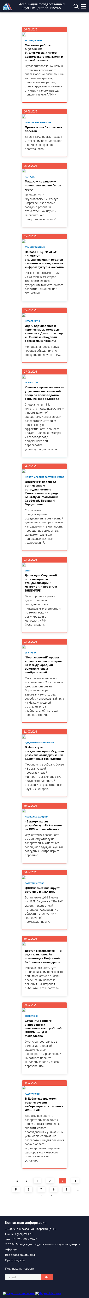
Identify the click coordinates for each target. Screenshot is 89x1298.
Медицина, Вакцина (36, 816)
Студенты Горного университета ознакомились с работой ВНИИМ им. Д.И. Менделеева (43, 1028)
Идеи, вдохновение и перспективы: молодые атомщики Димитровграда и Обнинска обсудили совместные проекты (44, 333)
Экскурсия (31, 1016)
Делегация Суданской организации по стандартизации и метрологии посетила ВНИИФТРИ (41, 583)
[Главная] (8, 9)
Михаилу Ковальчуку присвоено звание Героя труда (43, 185)
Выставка (30, 652)
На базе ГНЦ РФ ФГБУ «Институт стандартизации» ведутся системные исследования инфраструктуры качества (44, 259)
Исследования (33, 40)
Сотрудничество (34, 883)
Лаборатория (32, 1094)
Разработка (31, 382)
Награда (30, 176)
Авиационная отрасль (38, 122)
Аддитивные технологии (39, 742)
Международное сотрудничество (44, 477)
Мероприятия (33, 321)
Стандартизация (35, 247)
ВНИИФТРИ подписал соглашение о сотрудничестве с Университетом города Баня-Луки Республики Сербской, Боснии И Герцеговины (42, 493)
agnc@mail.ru (23, 1234)
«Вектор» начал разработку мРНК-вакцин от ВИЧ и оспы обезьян (43, 825)
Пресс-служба (15, 1260)
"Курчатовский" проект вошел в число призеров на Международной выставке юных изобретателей (43, 665)
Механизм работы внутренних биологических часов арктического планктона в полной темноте (44, 52)
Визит (28, 570)
